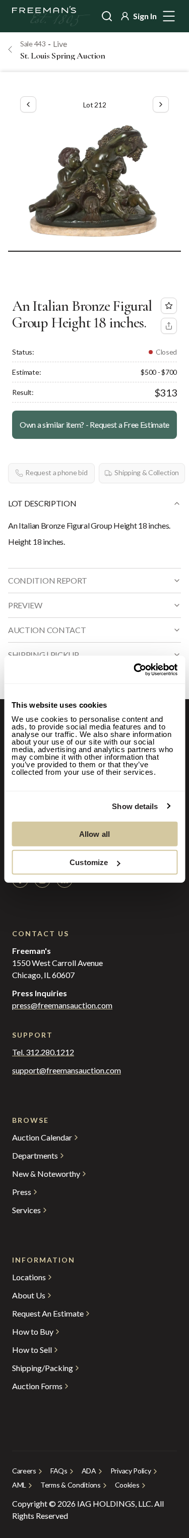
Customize (89, 862)
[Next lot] (161, 104)
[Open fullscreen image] (94, 179)
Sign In (145, 16)
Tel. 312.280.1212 (43, 1052)
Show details (135, 806)
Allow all (94, 833)
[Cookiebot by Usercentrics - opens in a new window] (134, 669)
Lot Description (42, 503)
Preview (25, 605)
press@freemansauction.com (62, 1005)
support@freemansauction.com (66, 1070)
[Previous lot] (28, 104)
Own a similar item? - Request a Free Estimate (94, 424)
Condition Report (47, 580)
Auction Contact (47, 630)
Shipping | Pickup (43, 654)
